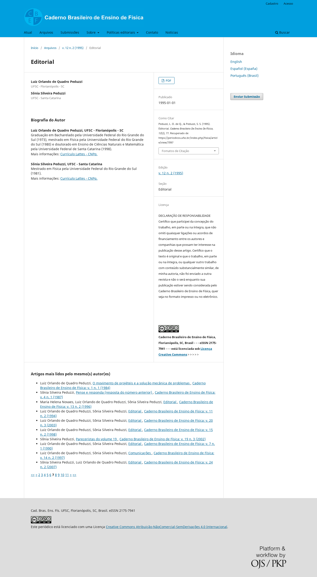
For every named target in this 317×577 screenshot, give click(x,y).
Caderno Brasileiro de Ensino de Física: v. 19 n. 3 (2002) (163, 439)
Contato (152, 32)
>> (74, 475)
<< (33, 475)
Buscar (284, 32)
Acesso (288, 3)
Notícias (171, 32)
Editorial (170, 402)
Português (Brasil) (244, 75)
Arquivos (46, 32)
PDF (168, 80)
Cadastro (272, 3)
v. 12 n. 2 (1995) (73, 48)
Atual (28, 32)
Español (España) (243, 68)
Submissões (70, 32)
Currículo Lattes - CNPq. (78, 154)
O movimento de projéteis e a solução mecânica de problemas (142, 383)
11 (67, 475)
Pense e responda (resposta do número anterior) (114, 392)
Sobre (92, 32)
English (236, 61)
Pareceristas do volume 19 (97, 439)
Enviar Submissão (247, 96)
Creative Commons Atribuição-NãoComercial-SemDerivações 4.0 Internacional (166, 527)
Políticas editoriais (121, 32)
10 (62, 475)
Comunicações (140, 453)
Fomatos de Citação (175, 151)
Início (34, 48)
